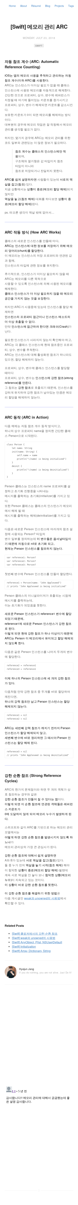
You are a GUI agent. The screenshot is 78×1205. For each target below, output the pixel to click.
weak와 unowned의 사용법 (42, 898)
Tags (71, 6)
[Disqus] (39, 1037)
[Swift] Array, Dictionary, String (31, 951)
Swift (38, 45)
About (23, 6)
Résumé (36, 6)
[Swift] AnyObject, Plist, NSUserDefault (37, 942)
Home (12, 6)
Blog (47, 6)
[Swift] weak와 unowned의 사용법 (33, 938)
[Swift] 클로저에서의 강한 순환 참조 (35, 933)
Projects (59, 6)
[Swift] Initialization (24, 946)
